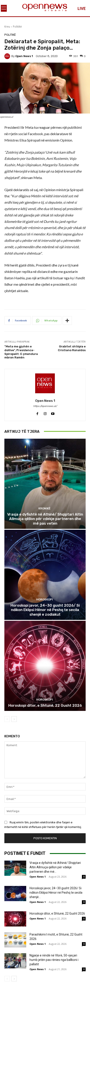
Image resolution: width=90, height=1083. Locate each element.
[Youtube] (52, 412)
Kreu (7, 26)
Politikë (17, 26)
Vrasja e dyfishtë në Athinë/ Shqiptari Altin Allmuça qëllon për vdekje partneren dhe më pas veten (45, 519)
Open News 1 (24, 56)
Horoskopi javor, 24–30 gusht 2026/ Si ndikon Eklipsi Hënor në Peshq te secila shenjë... (55, 892)
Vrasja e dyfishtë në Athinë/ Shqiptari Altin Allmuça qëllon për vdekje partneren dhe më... (55, 867)
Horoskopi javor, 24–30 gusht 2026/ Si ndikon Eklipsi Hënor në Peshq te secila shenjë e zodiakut (45, 610)
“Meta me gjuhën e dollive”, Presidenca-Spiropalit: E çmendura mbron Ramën (21, 352)
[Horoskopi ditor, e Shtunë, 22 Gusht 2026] (45, 666)
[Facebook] (37, 412)
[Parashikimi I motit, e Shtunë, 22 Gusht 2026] (15, 939)
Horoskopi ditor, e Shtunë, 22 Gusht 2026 (45, 705)
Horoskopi (44, 599)
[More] (67, 320)
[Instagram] (45, 412)
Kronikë (44, 508)
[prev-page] (7, 719)
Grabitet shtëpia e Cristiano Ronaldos (72, 348)
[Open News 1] (7, 56)
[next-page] (14, 719)
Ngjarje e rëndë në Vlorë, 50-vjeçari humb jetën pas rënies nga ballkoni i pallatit (53, 960)
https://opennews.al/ (45, 406)
